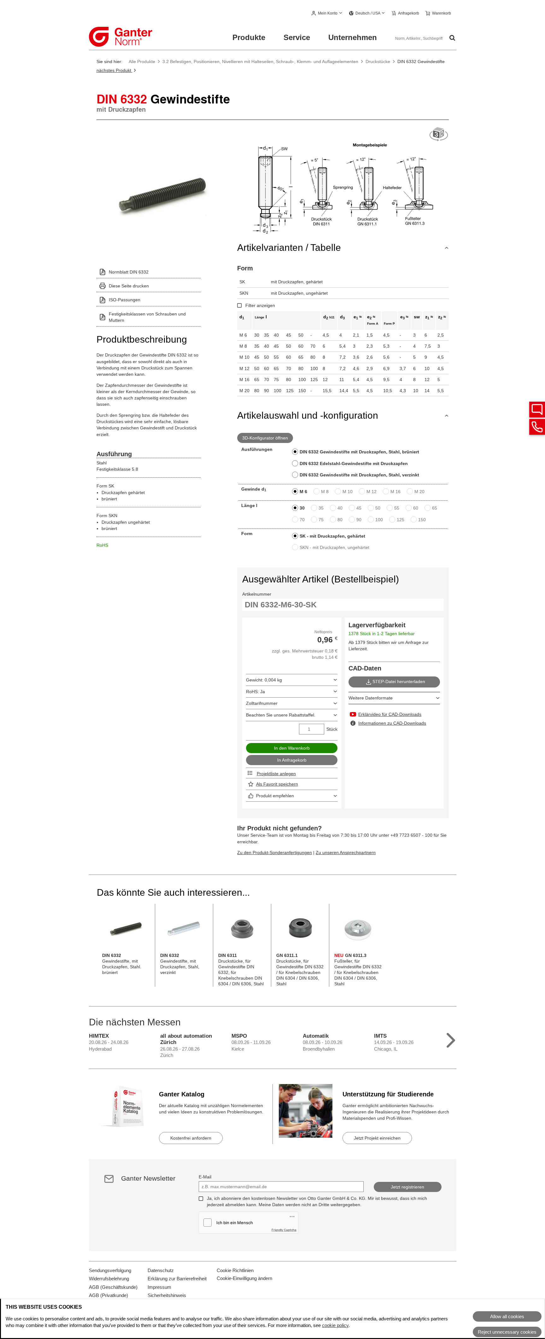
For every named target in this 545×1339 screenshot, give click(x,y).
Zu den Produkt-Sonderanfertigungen (274, 852)
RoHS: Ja (255, 691)
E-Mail (205, 1176)
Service (297, 37)
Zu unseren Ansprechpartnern (346, 852)
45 (358, 507)
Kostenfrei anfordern (190, 1138)
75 (321, 519)
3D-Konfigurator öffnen (265, 437)
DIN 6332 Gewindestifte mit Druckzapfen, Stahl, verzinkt (359, 474)
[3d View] (439, 134)
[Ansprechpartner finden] (537, 409)
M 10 (348, 491)
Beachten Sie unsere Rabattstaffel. (280, 714)
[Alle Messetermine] (450, 1039)
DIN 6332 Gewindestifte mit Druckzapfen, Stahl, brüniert (359, 451)
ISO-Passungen (124, 299)
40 (340, 507)
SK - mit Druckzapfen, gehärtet (332, 536)
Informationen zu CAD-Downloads (392, 723)
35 (321, 507)
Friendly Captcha (284, 1230)
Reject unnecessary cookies (507, 1332)
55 (396, 507)
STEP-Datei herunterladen (398, 681)
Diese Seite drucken (129, 285)
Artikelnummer (256, 594)
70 (302, 519)
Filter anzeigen (260, 305)
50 (377, 507)
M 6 (303, 491)
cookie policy (335, 1325)
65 (434, 507)
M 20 (419, 491)
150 (422, 519)
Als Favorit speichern (277, 784)
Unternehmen (352, 37)
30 (302, 507)
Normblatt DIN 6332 (129, 271)
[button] (327, 13)
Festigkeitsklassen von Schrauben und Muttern (147, 317)
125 (400, 519)
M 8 (325, 491)
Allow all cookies (507, 1316)
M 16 (395, 491)
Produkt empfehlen (275, 795)
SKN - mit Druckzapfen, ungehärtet (334, 547)
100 (379, 519)
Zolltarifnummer (262, 703)
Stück (331, 729)
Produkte (248, 37)
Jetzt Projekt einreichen (377, 1138)
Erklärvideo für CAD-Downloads (389, 714)
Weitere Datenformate (371, 697)
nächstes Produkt (114, 70)
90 (358, 519)
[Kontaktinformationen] (537, 427)
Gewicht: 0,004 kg (264, 679)
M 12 (371, 491)
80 (340, 519)
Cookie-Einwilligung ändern (244, 1278)
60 (415, 507)
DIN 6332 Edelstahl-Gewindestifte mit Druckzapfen (354, 463)
